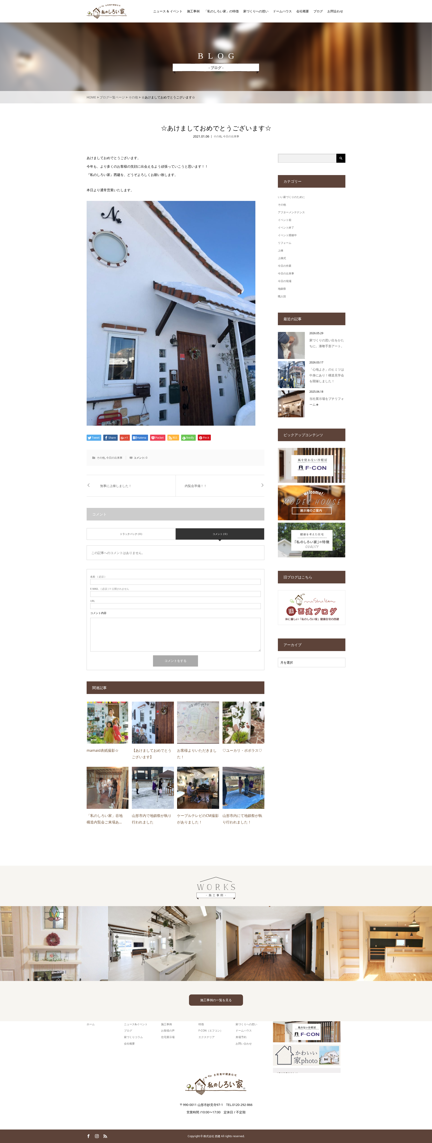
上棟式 (282, 258)
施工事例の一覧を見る (216, 1000)
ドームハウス (282, 11)
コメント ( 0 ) (220, 534)
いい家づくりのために (291, 197)
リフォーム (284, 243)
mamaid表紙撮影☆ (103, 750)
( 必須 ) (97, 576)
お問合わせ (335, 11)
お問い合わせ (244, 1043)
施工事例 (193, 11)
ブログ (318, 11)
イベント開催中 (287, 235)
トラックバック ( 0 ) (131, 534)
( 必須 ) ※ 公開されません (109, 588)
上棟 (280, 250)
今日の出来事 (231, 136)
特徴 (201, 1024)
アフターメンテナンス (291, 212)
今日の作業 (284, 266)
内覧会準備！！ (196, 486)
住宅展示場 (168, 1037)
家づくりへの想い (255, 11)
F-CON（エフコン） (210, 1030)
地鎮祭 (282, 289)
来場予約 (241, 1037)
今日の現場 (284, 281)
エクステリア (206, 1037)
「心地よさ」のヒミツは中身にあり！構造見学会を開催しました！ (326, 375)
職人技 (282, 296)
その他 (218, 136)
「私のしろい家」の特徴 (221, 11)
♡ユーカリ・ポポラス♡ (242, 750)
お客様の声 (168, 1030)
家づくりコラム (133, 1037)
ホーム (91, 1024)
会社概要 (302, 11)
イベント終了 (286, 227)
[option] (54, 943)
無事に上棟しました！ (116, 486)
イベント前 (284, 220)
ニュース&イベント (136, 1024)
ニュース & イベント (167, 11)
